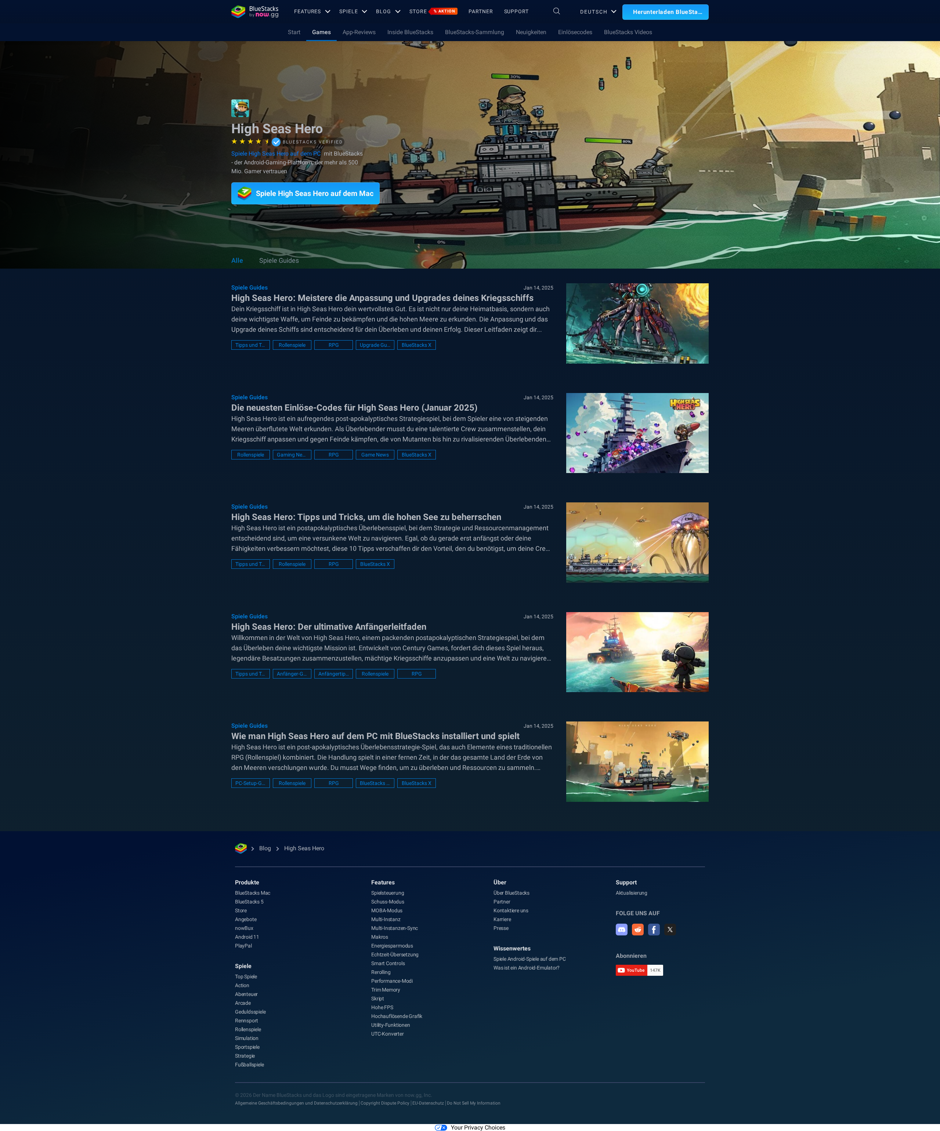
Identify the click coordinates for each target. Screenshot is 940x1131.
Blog (383, 11)
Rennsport (246, 1020)
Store (432, 11)
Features (307, 11)
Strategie (245, 1056)
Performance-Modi (392, 981)
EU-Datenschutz (428, 1103)
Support (516, 11)
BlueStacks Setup (375, 783)
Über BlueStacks (511, 893)
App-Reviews (359, 32)
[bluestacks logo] (254, 12)
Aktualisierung (631, 893)
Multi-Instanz (385, 919)
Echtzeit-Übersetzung (395, 954)
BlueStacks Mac (252, 893)
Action (242, 985)
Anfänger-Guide (292, 674)
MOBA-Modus (386, 910)
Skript (377, 998)
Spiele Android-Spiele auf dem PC (530, 959)
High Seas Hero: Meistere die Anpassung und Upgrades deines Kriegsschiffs (382, 298)
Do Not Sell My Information (473, 1103)
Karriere (502, 919)
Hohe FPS (382, 1007)
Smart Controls (388, 963)
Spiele (348, 11)
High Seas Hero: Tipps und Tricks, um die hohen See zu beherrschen (366, 517)
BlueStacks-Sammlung (474, 32)
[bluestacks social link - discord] (622, 929)
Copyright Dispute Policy (385, 1103)
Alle (237, 260)
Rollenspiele (292, 345)
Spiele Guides (279, 260)
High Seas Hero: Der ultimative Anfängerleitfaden (328, 627)
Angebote (245, 919)
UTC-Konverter (387, 1034)
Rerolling (380, 972)
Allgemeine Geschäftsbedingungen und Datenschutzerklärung (296, 1103)
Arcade (243, 1003)
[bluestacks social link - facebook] (654, 929)
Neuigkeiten (531, 32)
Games (321, 32)
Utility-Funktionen (390, 1025)
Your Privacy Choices (478, 1127)
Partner (481, 11)
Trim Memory (385, 990)
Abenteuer (246, 994)
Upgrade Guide (375, 345)
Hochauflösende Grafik (396, 1016)
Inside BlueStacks (410, 32)
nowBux (244, 928)
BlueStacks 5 (249, 902)
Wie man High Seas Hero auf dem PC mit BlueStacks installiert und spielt (375, 736)
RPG (334, 345)
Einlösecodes (575, 32)
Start (294, 32)
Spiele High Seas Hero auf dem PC (276, 153)
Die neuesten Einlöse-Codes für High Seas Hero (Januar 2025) (354, 408)
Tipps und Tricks (250, 345)
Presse (501, 928)
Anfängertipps (333, 674)
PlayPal (243, 946)
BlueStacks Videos (628, 32)
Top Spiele (246, 976)
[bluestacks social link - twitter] (670, 929)
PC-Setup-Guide (250, 783)
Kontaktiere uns (511, 910)
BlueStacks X (416, 345)
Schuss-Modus (387, 902)
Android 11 (247, 937)
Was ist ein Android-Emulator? (527, 968)
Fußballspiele (249, 1065)
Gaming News (292, 455)
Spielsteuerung (387, 893)
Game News (375, 455)
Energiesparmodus (392, 946)
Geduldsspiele (250, 1012)
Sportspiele (247, 1047)
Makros (379, 937)
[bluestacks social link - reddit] (638, 929)
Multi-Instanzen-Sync (394, 928)
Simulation (246, 1038)
